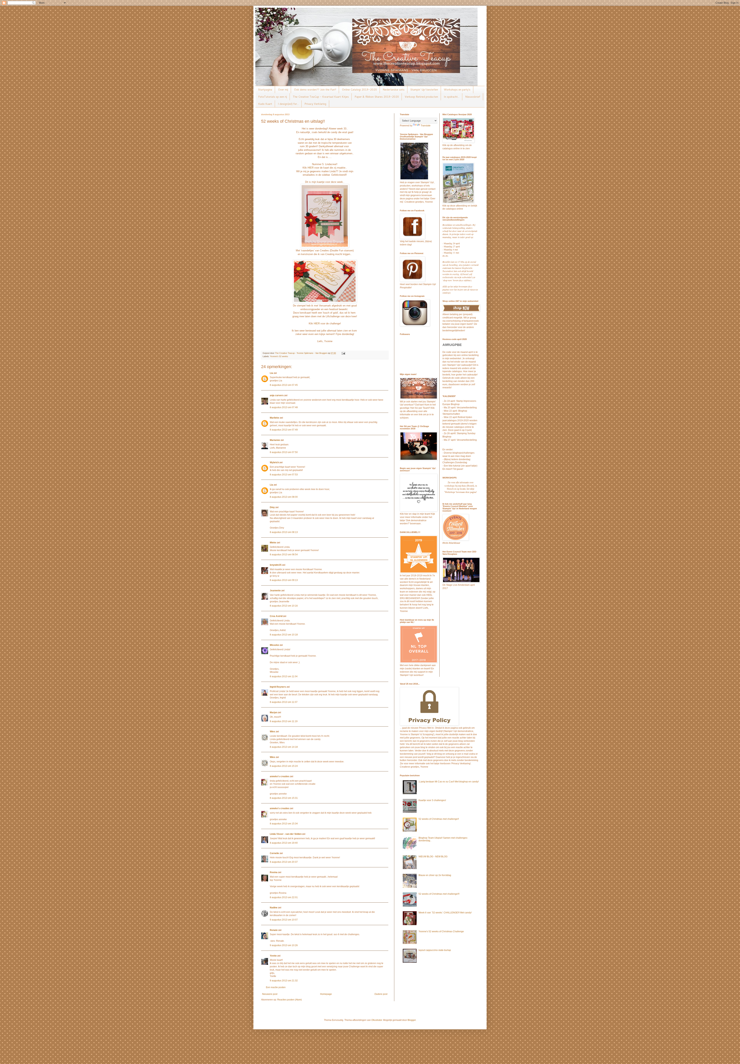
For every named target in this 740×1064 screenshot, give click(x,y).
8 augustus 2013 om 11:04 (284, 676)
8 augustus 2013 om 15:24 (284, 766)
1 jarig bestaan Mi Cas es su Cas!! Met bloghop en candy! (449, 781)
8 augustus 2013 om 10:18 (284, 634)
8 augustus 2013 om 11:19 (284, 721)
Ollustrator (376, 1020)
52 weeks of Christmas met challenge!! (439, 819)
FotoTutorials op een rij (272, 97)
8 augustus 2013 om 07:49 (284, 429)
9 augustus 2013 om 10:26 (284, 945)
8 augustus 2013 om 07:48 (284, 407)
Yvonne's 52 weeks (279, 356)
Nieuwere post (269, 994)
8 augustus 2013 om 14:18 (284, 747)
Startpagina (265, 89)
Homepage (326, 994)
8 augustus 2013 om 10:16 (284, 605)
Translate (426, 125)
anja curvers (277, 395)
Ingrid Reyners (278, 687)
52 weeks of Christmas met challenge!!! (439, 894)
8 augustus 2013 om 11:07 (284, 702)
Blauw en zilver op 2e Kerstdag (435, 875)
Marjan (274, 712)
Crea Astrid (276, 616)
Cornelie (274, 853)
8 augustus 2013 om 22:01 (284, 897)
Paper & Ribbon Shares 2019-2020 (377, 97)
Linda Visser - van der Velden (286, 834)
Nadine (274, 907)
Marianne (275, 440)
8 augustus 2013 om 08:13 (284, 532)
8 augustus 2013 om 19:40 (284, 843)
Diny (272, 507)
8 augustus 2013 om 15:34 (284, 823)
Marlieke (274, 417)
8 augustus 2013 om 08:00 (284, 497)
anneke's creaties (279, 776)
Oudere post (380, 994)
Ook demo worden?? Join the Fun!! (315, 89)
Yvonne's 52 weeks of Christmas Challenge (441, 931)
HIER (311, 167)
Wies (272, 731)
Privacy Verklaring (315, 104)
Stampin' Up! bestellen (424, 89)
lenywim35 (276, 565)
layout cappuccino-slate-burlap (435, 950)
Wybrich (274, 462)
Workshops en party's (457, 89)
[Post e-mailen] (343, 353)
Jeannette (275, 590)
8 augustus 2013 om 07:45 (284, 385)
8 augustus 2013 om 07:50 (284, 452)
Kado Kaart (265, 104)
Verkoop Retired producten (421, 97)
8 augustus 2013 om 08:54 (284, 554)
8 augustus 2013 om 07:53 (284, 474)
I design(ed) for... (288, 104)
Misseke (274, 645)
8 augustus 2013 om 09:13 (284, 580)
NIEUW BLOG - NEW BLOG (433, 856)
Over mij (283, 89)
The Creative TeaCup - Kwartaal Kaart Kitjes (321, 97)
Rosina (274, 872)
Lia (271, 373)
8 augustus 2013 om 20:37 (284, 862)
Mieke (273, 542)
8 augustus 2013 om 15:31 (284, 798)
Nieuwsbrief (472, 97)
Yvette (273, 955)
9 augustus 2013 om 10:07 (284, 919)
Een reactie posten (276, 987)
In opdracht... (451, 97)
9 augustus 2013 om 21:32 (284, 980)
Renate (274, 930)
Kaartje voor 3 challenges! (432, 800)
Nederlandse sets (393, 89)
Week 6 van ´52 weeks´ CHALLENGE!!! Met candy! (445, 912)
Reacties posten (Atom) (289, 999)
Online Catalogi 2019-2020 (359, 89)
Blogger (412, 1020)
